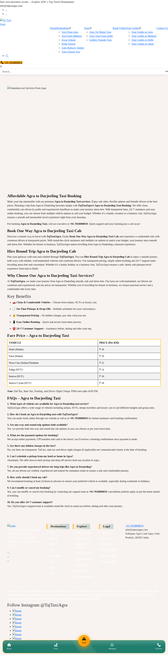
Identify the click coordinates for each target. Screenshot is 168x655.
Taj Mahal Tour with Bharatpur (107, 594)
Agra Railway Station (73, 47)
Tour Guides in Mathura (143, 36)
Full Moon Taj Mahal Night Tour (82, 598)
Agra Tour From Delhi (101, 36)
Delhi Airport (68, 43)
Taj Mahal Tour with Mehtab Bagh (71, 594)
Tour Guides (132, 28)
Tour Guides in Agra (142, 32)
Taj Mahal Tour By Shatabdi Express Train (29, 594)
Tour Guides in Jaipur (142, 43)
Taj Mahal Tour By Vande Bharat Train (99, 590)
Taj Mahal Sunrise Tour (138, 594)
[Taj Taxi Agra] (84, 22)
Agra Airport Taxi (71, 51)
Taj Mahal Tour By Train (38, 590)
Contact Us (162, 28)
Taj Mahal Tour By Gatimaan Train (140, 590)
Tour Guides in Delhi (142, 40)
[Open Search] (7, 55)
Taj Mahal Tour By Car (65, 590)
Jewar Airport (69, 40)
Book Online (119, 28)
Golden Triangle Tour (100, 40)
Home (53, 28)
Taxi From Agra (70, 32)
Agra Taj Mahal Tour (100, 32)
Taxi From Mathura (72, 36)
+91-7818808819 (13, 62)
